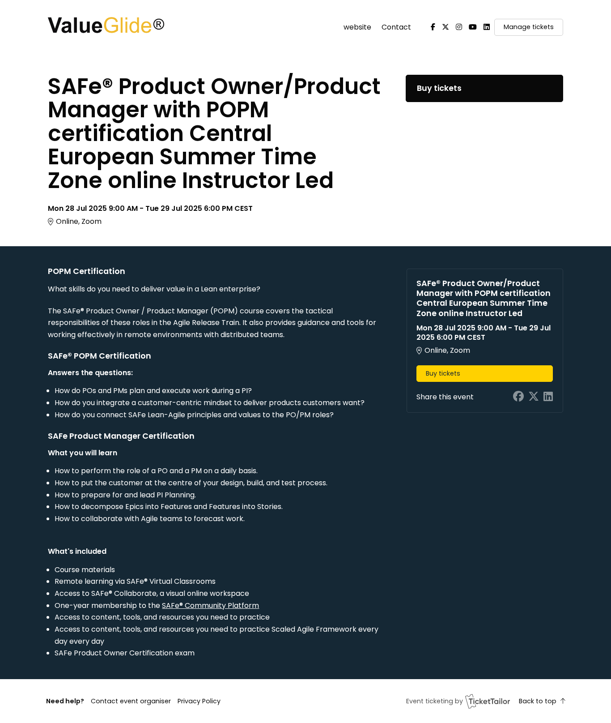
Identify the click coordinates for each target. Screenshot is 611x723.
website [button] (357, 27)
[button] (131, 701)
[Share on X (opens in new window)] (533, 397)
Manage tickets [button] (529, 26)
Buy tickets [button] (439, 88)
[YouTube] (473, 27)
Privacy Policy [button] (199, 701)
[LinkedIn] (487, 27)
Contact (396, 27)
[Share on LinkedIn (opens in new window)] (548, 397)
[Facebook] (433, 27)
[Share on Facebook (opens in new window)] (518, 397)
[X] (445, 27)
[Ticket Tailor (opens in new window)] (487, 701)
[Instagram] (459, 27)
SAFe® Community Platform (210, 605)
